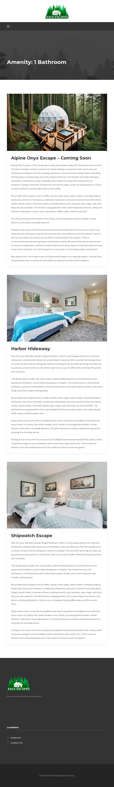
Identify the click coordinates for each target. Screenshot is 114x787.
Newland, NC (16, 737)
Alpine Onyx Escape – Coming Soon (51, 158)
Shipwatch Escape (31, 535)
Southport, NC (17, 743)
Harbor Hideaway (30, 348)
